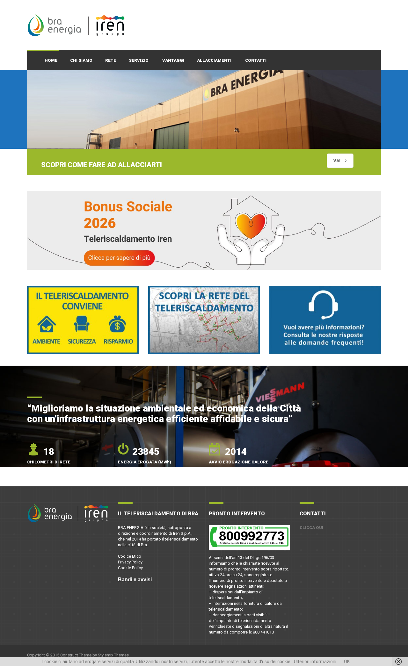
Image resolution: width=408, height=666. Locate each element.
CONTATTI (255, 60)
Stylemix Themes (113, 655)
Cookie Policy (130, 568)
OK (347, 661)
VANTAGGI (173, 60)
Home (51, 60)
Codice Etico (129, 556)
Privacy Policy (130, 562)
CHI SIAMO (81, 60)
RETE (110, 60)
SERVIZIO (139, 60)
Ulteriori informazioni (315, 661)
